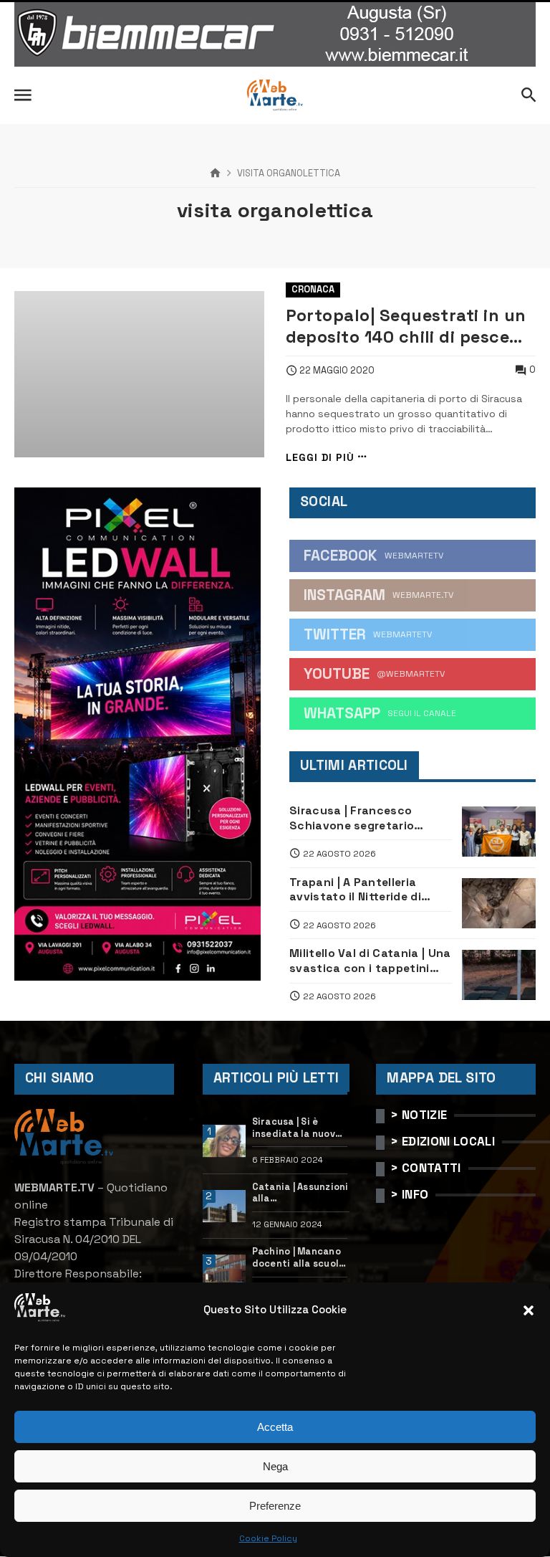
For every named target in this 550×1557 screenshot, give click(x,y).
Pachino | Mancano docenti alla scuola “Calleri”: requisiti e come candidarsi (298, 1258)
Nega (275, 1466)
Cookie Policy (268, 1538)
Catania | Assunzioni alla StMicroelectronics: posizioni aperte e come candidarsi (301, 1193)
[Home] (215, 173)
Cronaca (312, 289)
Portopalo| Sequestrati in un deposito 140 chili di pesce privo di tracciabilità (406, 326)
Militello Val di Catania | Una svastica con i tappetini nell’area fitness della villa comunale (369, 961)
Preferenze (275, 1506)
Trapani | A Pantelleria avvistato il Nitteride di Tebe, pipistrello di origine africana (363, 890)
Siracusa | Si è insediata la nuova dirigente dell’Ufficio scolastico (297, 1128)
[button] (528, 1310)
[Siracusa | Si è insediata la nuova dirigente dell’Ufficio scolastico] (224, 1141)
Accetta (275, 1427)
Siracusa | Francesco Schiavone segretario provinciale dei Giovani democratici (354, 818)
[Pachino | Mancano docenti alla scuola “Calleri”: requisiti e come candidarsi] (224, 1270)
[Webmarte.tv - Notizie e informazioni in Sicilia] (275, 95)
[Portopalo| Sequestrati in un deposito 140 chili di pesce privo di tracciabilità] (139, 374)
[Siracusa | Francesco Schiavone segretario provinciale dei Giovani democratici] (499, 831)
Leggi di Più (320, 457)
